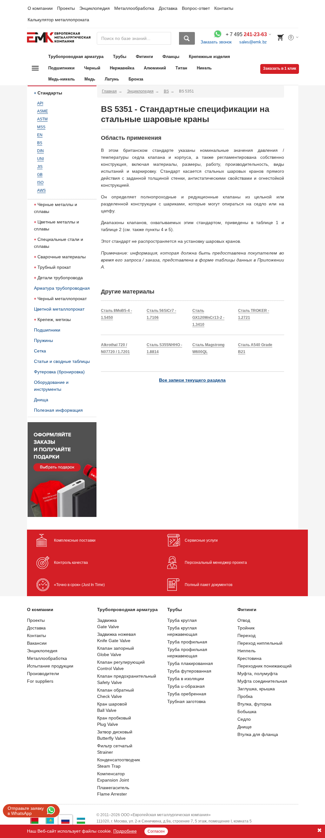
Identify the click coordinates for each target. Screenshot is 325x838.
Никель (204, 68)
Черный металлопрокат (62, 298)
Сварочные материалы (61, 256)
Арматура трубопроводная (62, 288)
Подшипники (61, 68)
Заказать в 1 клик (279, 68)
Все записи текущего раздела (192, 380)
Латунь (112, 79)
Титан (181, 68)
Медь (89, 79)
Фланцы (170, 56)
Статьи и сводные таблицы (62, 361)
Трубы (119, 56)
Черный (92, 68)
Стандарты (49, 92)
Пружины (43, 340)
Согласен (156, 831)
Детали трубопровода (60, 277)
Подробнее (125, 831)
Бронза (136, 79)
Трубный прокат (54, 267)
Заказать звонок (216, 42)
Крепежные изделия (209, 56)
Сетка (40, 350)
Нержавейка (122, 68)
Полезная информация (58, 410)
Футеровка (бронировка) (59, 371)
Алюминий (155, 68)
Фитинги (144, 56)
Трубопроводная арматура (75, 56)
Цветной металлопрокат (59, 309)
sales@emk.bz (253, 42)
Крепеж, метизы (54, 319)
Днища (41, 399)
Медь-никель (61, 79)
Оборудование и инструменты (51, 386)
